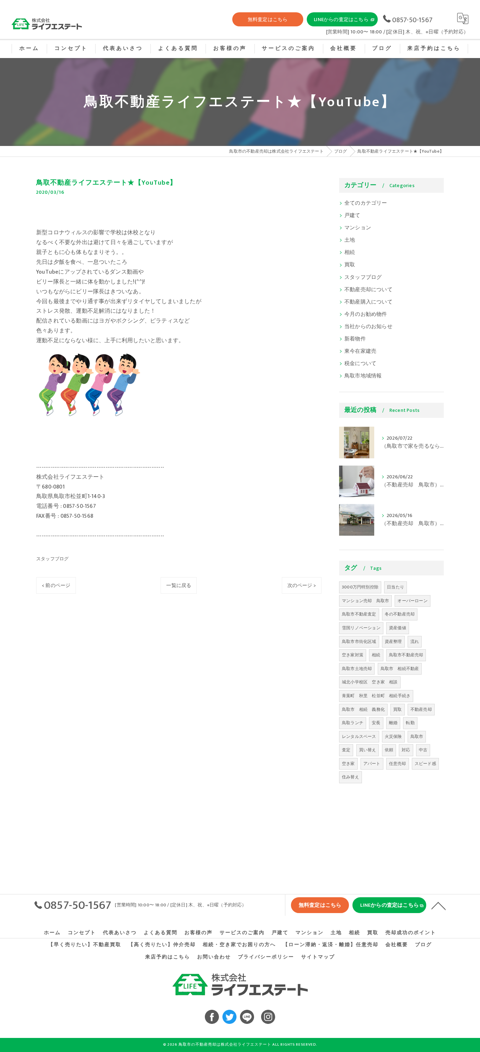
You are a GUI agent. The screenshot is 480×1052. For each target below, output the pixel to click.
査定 (346, 749)
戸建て (352, 215)
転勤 (410, 722)
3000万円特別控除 (360, 587)
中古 (423, 749)
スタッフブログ (52, 559)
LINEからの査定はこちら (341, 19)
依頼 (389, 749)
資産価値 (397, 627)
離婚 (393, 722)
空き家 (348, 763)
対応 (406, 749)
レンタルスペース (359, 736)
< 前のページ (56, 585)
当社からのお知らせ (368, 327)
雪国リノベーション (361, 627)
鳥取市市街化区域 (359, 641)
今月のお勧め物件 (365, 314)
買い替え (367, 749)
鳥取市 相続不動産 (400, 668)
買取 (349, 265)
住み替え (350, 776)
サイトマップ (318, 957)
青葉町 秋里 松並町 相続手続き (376, 695)
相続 (349, 252)
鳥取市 (416, 736)
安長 (376, 722)
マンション (357, 228)
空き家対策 (352, 654)
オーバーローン (412, 600)
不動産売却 (421, 709)
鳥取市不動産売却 (406, 654)
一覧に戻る (178, 585)
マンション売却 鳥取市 (365, 600)
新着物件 (355, 339)
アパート (372, 763)
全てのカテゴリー (365, 203)
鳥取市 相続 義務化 (363, 709)
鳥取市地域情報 (363, 376)
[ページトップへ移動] (439, 905)
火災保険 (393, 736)
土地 (349, 240)
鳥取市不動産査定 (359, 614)
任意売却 (397, 763)
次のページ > (301, 585)
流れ (414, 641)
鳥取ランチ (352, 722)
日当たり (395, 587)
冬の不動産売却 (400, 614)
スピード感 (425, 763)
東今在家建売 (360, 351)
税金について (360, 363)
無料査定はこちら (268, 19)
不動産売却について (368, 290)
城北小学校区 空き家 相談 (370, 682)
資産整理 (393, 641)
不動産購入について (368, 302)
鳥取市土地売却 (357, 668)
